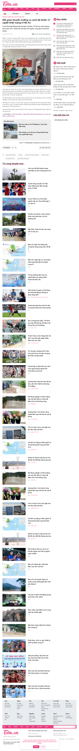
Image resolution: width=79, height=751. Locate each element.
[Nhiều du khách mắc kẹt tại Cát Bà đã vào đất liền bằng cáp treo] (14, 463)
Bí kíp (42, 707)
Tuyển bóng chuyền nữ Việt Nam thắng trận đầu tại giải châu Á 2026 (64, 86)
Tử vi (30, 719)
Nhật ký (31, 703)
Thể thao (43, 721)
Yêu (21, 8)
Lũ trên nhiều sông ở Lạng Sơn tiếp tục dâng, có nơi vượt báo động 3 (64, 104)
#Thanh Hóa (34, 343)
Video (64, 8)
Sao (9, 8)
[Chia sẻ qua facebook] (12, 147)
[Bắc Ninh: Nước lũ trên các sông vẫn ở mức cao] (14, 234)
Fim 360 (38, 9)
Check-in (19, 707)
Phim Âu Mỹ (56, 705)
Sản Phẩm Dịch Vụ (58, 716)
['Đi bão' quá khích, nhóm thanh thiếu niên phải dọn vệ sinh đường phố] (14, 219)
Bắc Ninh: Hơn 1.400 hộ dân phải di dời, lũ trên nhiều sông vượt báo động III (64, 69)
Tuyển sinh (44, 703)
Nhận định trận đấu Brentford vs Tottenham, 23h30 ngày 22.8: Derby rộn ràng (65, 53)
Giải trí (43, 718)
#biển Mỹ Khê (34, 432)
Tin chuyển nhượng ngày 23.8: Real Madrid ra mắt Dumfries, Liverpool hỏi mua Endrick (64, 25)
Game (67, 714)
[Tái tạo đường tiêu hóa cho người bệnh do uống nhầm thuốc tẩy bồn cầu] (14, 280)
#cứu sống (34, 419)
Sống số (55, 718)
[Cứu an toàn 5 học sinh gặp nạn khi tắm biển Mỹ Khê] (14, 432)
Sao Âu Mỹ (7, 707)
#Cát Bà (33, 462)
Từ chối (43, 747)
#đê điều (33, 404)
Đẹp (50, 8)
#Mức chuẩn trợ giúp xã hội (39, 297)
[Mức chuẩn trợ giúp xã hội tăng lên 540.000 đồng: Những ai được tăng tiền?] (14, 295)
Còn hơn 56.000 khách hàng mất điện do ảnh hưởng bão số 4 (63, 78)
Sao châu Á (8, 705)
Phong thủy (32, 721)
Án (37, 14)
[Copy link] (15, 147)
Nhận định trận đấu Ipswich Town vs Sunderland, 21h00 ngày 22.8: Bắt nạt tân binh (65, 47)
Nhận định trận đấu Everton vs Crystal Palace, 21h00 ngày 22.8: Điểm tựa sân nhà (65, 37)
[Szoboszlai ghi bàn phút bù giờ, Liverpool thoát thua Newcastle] (14, 310)
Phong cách (20, 705)
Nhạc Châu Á (69, 705)
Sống (16, 8)
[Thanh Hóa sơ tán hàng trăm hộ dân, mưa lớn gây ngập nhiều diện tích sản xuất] (14, 341)
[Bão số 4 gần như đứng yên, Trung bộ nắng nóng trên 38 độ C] (14, 249)
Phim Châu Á (56, 707)
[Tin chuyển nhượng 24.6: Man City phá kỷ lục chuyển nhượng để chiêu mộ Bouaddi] (14, 356)
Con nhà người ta (45, 705)
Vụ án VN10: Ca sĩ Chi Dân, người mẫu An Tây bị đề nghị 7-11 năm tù (63, 95)
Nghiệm (56, 8)
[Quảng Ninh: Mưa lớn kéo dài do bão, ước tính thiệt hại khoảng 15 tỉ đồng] (14, 386)
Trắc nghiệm (32, 718)
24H (33, 8)
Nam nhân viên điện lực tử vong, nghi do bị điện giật (65, 42)
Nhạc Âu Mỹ (69, 707)
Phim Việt (55, 703)
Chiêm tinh (32, 716)
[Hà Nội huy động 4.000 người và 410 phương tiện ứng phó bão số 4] (14, 447)
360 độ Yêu (32, 707)
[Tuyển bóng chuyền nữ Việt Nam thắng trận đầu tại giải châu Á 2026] (14, 189)
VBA (18, 708)
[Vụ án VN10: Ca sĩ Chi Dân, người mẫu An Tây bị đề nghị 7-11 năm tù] (14, 204)
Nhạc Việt (68, 703)
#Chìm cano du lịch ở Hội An (13, 17)
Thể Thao (15, 14)
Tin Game (68, 716)
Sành (71, 8)
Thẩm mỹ (19, 718)
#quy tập (33, 328)
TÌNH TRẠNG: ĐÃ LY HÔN (61, 120)
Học (27, 8)
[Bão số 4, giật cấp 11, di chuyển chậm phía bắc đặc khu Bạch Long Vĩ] (14, 265)
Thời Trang (20, 716)
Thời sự (27, 14)
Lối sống (19, 703)
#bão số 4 (34, 449)
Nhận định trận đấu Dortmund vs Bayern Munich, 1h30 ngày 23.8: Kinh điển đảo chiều (65, 31)
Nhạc (44, 8)
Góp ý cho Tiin (46, 147)
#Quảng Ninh (35, 389)
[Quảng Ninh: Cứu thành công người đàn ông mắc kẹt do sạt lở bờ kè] (14, 417)
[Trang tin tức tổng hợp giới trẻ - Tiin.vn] (10, 4)
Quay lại (7, 147)
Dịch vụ (55, 719)
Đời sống (43, 716)
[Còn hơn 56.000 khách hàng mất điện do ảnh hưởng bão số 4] (14, 173)
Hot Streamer (69, 718)
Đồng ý (36, 747)
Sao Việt (7, 703)
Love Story (32, 705)
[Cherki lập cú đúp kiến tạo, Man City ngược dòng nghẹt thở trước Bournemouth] (14, 371)
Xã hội (43, 719)
